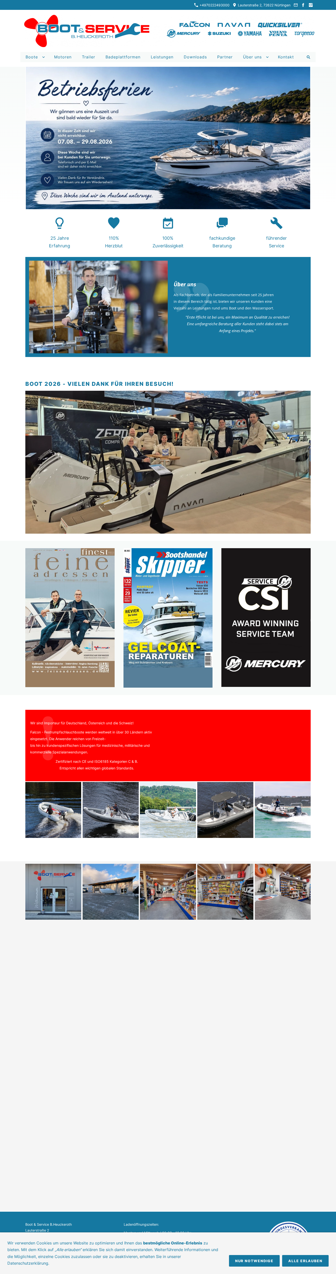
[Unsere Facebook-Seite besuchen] (303, 5)
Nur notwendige (254, 1261)
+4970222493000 (214, 5)
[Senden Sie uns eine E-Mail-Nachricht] (295, 5)
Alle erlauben (305, 1261)
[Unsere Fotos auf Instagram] (310, 5)
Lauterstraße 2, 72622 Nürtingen (263, 5)
